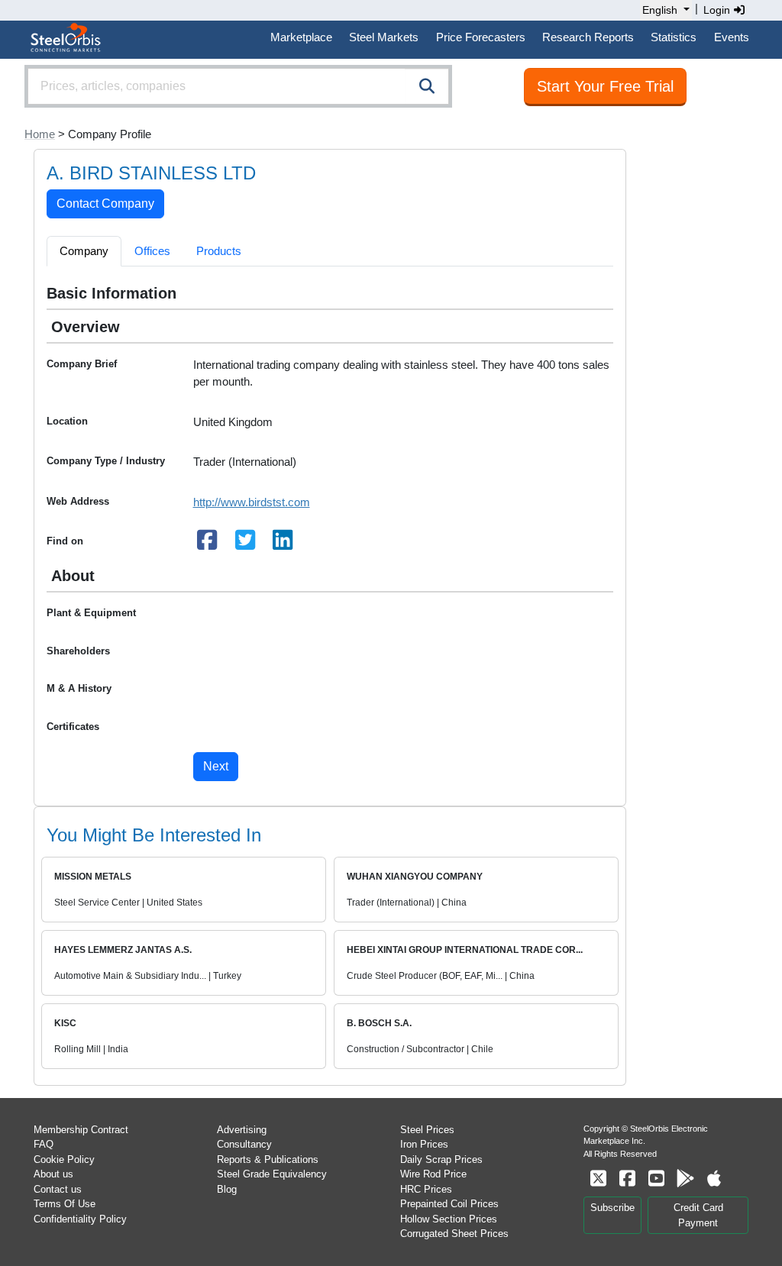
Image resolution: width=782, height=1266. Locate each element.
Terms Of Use (64, 1203)
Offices (152, 250)
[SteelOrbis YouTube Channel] (656, 1178)
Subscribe (612, 1207)
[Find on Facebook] (207, 544)
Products (218, 250)
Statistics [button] (673, 37)
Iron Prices (424, 1144)
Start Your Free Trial (605, 86)
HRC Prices (426, 1189)
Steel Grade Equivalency (272, 1174)
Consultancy (244, 1144)
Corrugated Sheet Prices (454, 1233)
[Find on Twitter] (245, 544)
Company (84, 250)
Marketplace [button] (301, 37)
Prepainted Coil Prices (449, 1203)
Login (718, 10)
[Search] (427, 86)
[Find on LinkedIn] (283, 544)
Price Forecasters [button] (480, 37)
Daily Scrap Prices (441, 1159)
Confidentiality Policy (80, 1219)
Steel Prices (427, 1129)
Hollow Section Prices (448, 1219)
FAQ (43, 1144)
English (659, 10)
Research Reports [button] (588, 37)
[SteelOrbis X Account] (597, 1178)
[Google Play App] (685, 1178)
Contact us (58, 1189)
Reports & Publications (267, 1159)
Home (39, 134)
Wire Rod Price (433, 1174)
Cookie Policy (64, 1159)
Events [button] (731, 37)
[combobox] (238, 86)
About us (53, 1174)
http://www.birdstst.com (251, 502)
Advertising (242, 1129)
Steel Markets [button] (383, 37)
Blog (227, 1189)
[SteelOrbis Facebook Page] (627, 1178)
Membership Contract (81, 1129)
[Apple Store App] (714, 1178)
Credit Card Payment (698, 1215)
